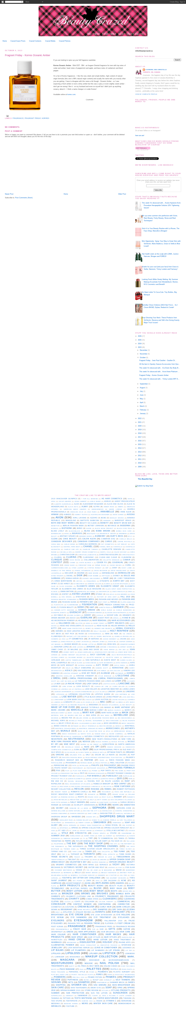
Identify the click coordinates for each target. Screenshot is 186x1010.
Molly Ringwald (89, 726)
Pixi (58, 770)
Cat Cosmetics (107, 544)
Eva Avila (110, 594)
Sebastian (129, 805)
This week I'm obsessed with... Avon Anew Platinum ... (159, 372)
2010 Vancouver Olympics (64, 498)
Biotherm (67, 528)
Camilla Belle (125, 539)
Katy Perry (102, 665)
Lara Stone (67, 686)
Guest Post (103, 618)
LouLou (88, 699)
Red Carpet (120, 784)
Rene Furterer (122, 786)
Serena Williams (58, 811)
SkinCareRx (56, 822)
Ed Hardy (65, 583)
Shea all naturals (124, 813)
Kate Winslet (67, 665)
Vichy (116, 864)
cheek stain (92, 899)
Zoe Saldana (110, 880)
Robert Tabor (61, 792)
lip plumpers (78, 950)
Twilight (72, 859)
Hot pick (69, 633)
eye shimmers (79, 917)
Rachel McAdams (75, 781)
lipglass (56, 953)
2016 (140, 441)
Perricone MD (61, 765)
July (141, 391)
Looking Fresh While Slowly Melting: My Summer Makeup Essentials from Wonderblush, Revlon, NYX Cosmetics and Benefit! (160, 281)
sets (70, 982)
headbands (71, 942)
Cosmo (72, 562)
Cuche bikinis (116, 565)
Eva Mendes (122, 594)
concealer (58, 904)
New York (126, 739)
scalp (96, 980)
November (144, 354)
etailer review (83, 912)
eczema (131, 909)
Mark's (128, 710)
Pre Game (119, 770)
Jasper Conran (125, 641)
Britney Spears (68, 536)
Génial (116, 618)
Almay (85, 507)
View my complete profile (146, 94)
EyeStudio (81, 597)
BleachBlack (74, 531)
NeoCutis (128, 736)
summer (55, 993)
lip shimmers (98, 950)
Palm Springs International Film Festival (104, 757)
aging (88, 883)
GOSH (80, 607)
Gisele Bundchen (124, 610)
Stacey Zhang (86, 830)
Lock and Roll (128, 697)
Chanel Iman (105, 546)
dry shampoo (100, 909)
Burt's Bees (116, 536)
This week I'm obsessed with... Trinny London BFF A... (159, 379)
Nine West (69, 744)
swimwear (82, 995)
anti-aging (102, 883)
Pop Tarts (106, 770)
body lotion (74, 891)
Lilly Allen (100, 691)
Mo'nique (75, 726)
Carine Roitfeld (125, 541)
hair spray (77, 937)
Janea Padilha (67, 641)
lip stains (114, 950)
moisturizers (62, 962)
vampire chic (87, 1001)
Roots (81, 797)
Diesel (70, 575)
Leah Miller (91, 689)
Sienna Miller (82, 820)
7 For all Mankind (89, 498)
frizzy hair (79, 929)
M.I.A (95, 702)
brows (85, 893)
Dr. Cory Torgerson (124, 578)
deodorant (67, 909)
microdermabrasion (119, 960)
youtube (70, 1006)
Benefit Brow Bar (123, 523)
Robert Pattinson (126, 789)
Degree (81, 573)
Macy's (64, 705)
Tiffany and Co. (59, 851)
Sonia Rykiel (111, 825)
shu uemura (100, 985)
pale (82, 969)
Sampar (93, 802)
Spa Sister (127, 825)
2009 (140, 467)
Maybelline (121, 715)
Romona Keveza (68, 797)
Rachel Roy (94, 781)
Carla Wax (55, 544)
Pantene (88, 760)
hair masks (113, 934)
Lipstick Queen (102, 694)
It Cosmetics (76, 639)
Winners (101, 875)
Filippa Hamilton (128, 602)
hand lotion (100, 940)
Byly (130, 536)
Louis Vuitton (101, 699)
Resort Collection (61, 789)
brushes (102, 893)
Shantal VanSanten (123, 811)
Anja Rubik (92, 512)
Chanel (88, 546)
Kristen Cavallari (64, 676)
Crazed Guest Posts (18, 41)
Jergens (90, 647)
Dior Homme (93, 575)
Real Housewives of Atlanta (77, 784)
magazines (75, 957)
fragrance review (125, 926)
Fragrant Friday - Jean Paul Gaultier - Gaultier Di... (157, 360)
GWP (92, 607)
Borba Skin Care (124, 531)
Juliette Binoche (94, 657)
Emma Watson (67, 591)
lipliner (93, 953)
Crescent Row (84, 565)
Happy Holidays (116, 623)
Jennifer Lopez (61, 647)
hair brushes (108, 932)
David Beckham (100, 570)
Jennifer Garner (127, 644)
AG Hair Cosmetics (112, 499)
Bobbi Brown (103, 531)
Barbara (107, 520)
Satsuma (66, 805)
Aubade (67, 514)
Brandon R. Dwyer (108, 533)
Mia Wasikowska (125, 718)
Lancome (124, 683)
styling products (121, 990)
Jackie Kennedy (110, 639)
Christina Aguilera (108, 554)
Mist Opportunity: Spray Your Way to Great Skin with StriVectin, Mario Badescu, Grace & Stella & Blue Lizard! (161, 243)
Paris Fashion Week (119, 760)
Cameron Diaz (108, 539)
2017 (140, 437)
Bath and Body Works (63, 523)
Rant (127, 781)
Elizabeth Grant (110, 586)
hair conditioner (84, 934)
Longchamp (59, 699)
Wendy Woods (92, 872)
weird (85, 1003)
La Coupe (131, 681)
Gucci (73, 618)
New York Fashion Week (64, 741)
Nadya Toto (86, 734)
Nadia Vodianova (69, 734)
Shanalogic (107, 811)
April (142, 402)
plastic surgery (121, 972)
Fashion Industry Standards (63, 599)
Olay (86, 749)
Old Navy (127, 749)
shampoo (84, 982)
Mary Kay (88, 712)
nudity (72, 966)
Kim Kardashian (85, 670)
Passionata (71, 763)
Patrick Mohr (86, 763)
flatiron (109, 923)
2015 (140, 444)
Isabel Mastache (104, 636)
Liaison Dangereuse (83, 691)
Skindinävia (70, 822)
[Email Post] (7, 116)
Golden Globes (74, 615)
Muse (80, 731)
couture (69, 907)
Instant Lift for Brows (76, 636)
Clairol (58, 557)
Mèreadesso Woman (123, 731)
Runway (118, 797)
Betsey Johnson (96, 525)
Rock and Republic (123, 792)
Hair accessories (121, 620)
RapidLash (56, 784)
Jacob (123, 639)
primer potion (95, 977)
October (143, 357)
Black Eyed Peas (124, 528)
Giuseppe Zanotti (58, 612)
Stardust (99, 830)
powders (60, 977)
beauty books (96, 886)
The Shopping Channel (103, 846)
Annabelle (107, 512)
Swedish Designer (71, 838)
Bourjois (77, 533)
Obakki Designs (114, 747)
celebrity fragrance (107, 896)
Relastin (107, 786)
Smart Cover (84, 822)
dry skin (117, 909)
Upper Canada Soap (120, 859)
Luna (78, 702)
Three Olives (125, 849)
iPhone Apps (125, 942)
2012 (140, 455)
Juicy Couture (98, 655)
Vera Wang (88, 864)
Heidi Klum (102, 625)
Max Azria (91, 715)
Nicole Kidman (102, 741)
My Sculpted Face (94, 731)
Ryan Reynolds (60, 799)
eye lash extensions (101, 915)
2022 (140, 418)
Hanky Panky (98, 623)
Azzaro (93, 518)
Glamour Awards (94, 612)
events (100, 912)
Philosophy (110, 765)
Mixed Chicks (60, 726)
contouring (104, 904)
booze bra (127, 891)
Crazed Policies (64, 41)
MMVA (121, 702)
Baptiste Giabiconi (89, 520)
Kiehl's (69, 670)
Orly (88, 755)
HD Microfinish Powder (63, 620)
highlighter (87, 942)
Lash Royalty (83, 686)
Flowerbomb (72, 604)
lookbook (130, 953)
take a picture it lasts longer (117, 995)
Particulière (57, 763)
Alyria (96, 506)
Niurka (83, 744)
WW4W (119, 870)
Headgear (89, 625)
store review (91, 990)
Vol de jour (92, 870)
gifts (112, 929)
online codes (110, 966)
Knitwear (119, 673)
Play (67, 770)
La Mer (57, 683)
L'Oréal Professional (80, 678)
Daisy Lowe (127, 568)
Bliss (87, 531)
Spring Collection (91, 828)
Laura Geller (118, 686)
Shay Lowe (92, 813)
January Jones (98, 641)
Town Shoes (125, 854)
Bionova (54, 528)
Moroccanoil (113, 728)
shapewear (102, 982)
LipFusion (60, 694)
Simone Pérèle (109, 820)
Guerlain (86, 618)
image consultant (88, 945)
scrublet (108, 980)
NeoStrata (57, 739)
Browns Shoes (85, 536)
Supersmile (121, 835)
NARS (53, 734)
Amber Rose (109, 506)
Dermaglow (124, 573)
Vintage (111, 867)
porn (110, 974)
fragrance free (103, 926)
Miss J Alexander (82, 723)
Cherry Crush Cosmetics (86, 552)
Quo (119, 778)
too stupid (56, 1001)
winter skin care (103, 1003)
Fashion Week (86, 599)
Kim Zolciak (115, 670)
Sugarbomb (126, 833)
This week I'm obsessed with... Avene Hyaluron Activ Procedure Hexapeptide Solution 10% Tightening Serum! (161, 205)
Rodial (103, 794)
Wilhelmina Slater (59, 875)
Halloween (64, 623)
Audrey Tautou (81, 514)
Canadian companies (89, 541)
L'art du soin (65, 681)
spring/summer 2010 (70, 990)
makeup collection (101, 956)
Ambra (120, 506)
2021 (140, 422)
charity (74, 899)
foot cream (124, 923)
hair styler (94, 937)
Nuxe (86, 747)
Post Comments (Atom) (24, 198)
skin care (57, 987)
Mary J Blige (73, 712)
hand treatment (122, 939)
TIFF (91, 838)
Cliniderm (126, 557)
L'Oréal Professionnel (110, 678)
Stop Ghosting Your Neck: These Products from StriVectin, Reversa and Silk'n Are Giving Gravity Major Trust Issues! (160, 320)
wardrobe (126, 1001)
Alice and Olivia (115, 504)
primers (111, 977)
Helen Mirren (118, 625)
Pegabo (131, 763)
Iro (91, 636)
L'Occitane (122, 676)
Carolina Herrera (88, 544)
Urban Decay (58, 862)
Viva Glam (130, 867)
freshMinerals (62, 929)
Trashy (77, 857)
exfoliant (118, 912)
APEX (53, 501)
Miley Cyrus (65, 723)
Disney (116, 575)
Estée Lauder (81, 594)
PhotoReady (77, 768)
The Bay (72, 843)
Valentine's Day (78, 862)
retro (86, 980)
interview (126, 945)
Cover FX (102, 562)
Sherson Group (59, 816)
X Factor (113, 875)
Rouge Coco (93, 797)
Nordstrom (108, 744)
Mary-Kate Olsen (109, 712)
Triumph (89, 857)
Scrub (103, 805)
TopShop (75, 854)
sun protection (75, 993)
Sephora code (124, 808)
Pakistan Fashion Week (72, 757)
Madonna (93, 705)
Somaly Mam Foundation (90, 825)
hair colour (58, 934)
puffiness (73, 980)
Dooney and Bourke (91, 578)
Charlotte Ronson (111, 549)
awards (120, 883)
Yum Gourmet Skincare (116, 878)
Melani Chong (82, 718)
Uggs (94, 859)
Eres (130, 591)
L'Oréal (56, 678)
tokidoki (127, 998)
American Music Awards (75, 509)
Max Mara (105, 715)
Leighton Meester (110, 689)
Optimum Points (114, 752)
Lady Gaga (92, 684)
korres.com (71, 94)
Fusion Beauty (66, 607)
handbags (56, 942)
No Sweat (94, 744)
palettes (94, 968)
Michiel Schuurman (94, 720)
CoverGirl (117, 562)
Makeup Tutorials (90, 707)
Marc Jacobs (58, 710)
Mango (107, 707)
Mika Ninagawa (112, 720)
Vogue (79, 870)
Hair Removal (99, 620)
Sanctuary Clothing (108, 802)
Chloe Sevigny (120, 552)
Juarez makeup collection (73, 654)
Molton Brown (105, 726)
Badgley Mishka (117, 518)
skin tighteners (79, 987)
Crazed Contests (35, 41)
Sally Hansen (77, 802)
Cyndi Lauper (78, 568)
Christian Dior (67, 554)
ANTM (130, 498)
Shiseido (76, 817)
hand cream (77, 939)
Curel (128, 565)
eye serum (57, 917)
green (70, 932)
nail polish (109, 962)
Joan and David (91, 649)
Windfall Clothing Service (83, 875)
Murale (65, 731)
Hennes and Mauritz (103, 628)
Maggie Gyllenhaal (110, 705)
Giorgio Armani (86, 610)
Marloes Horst (58, 712)
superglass (56, 995)
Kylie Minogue (104, 676)
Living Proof (112, 697)
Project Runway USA (61, 776)
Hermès (59, 631)
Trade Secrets (59, 857)
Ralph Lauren (112, 781)
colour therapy (106, 901)
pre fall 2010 (79, 977)
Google (99, 615)
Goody (87, 615)
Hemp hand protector (72, 628)
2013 (140, 452)
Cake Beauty (70, 539)
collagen (89, 901)
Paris (102, 760)
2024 (140, 344)
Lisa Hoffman (121, 694)
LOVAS (108, 681)
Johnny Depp (68, 652)
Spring (74, 828)
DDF (107, 568)
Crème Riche (100, 565)
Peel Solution (117, 763)
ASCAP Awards (65, 501)
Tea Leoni (131, 841)
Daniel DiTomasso (83, 570)
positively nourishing (125, 974)
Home (5, 41)
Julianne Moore (75, 657)
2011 (140, 459)
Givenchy (76, 612)
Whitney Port (126, 872)
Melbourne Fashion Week (103, 718)
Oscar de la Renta (105, 755)
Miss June (97, 723)
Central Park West (72, 546)
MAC (102, 702)
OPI (97, 747)
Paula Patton (101, 763)
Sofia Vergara (69, 825)
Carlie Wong (69, 544)
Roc (94, 792)
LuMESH (57, 702)
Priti (82, 773)
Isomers (54, 639)
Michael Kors (58, 720)
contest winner (82, 904)
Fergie (113, 602)
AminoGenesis (98, 509)
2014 (140, 448)
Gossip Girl (112, 615)
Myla (108, 731)
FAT (91, 597)
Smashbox (100, 822)
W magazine (107, 870)
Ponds (94, 770)
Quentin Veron (107, 778)
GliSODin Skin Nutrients (115, 612)
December (144, 350)
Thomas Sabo (70, 849)
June (142, 395)
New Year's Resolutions (104, 739)
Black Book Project (104, 528)
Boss (67, 533)
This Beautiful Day (145, 479)
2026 (140, 336)
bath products (70, 885)
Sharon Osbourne (59, 813)
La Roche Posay (73, 684)
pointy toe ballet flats (82, 974)
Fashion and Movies (108, 599)
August (143, 388)
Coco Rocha (75, 560)
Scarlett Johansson (84, 805)
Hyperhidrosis (94, 633)
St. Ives (62, 830)
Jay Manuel (56, 644)
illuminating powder (62, 945)
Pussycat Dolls (58, 778)
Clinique (56, 560)
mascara (67, 959)
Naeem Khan (100, 734)
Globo (132, 612)
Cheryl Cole (105, 552)
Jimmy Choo (57, 649)
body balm (116, 888)
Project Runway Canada (119, 773)
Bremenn (123, 533)
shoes (131, 982)
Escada (55, 594)
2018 (140, 433)
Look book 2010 (74, 699)
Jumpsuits (127, 657)
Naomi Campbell (116, 734)
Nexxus (86, 741)
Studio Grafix (99, 833)
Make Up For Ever (63, 707)
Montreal (130, 726)
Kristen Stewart (85, 676)
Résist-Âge (75, 799)
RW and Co (57, 781)
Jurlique (55, 660)
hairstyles (56, 939)
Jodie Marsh (109, 649)
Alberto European (62, 504)
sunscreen (120, 993)
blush (98, 888)
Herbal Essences (125, 628)
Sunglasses (75, 835)
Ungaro (103, 859)
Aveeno (131, 514)
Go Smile (58, 615)
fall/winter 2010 (113, 920)
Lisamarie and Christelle (156, 69)
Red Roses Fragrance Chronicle (85, 786)
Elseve (54, 591)
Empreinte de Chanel (86, 591)
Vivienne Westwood (63, 870)
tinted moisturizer (107, 998)
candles (55, 896)
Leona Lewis (129, 689)
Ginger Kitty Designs (64, 610)
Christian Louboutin (87, 554)
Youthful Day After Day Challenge (81, 878)
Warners (67, 872)
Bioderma (125, 526)
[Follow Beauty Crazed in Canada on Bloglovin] (142, 150)
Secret (60, 808)
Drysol (79, 581)
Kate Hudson (121, 662)
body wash (97, 891)
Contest (56, 562)
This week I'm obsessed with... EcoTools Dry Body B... (159, 368)
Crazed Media (50, 41)
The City (113, 843)
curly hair (105, 907)
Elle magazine (94, 589)
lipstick (109, 953)
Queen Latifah (92, 778)
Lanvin (54, 686)
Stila (65, 833)
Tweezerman (123, 857)
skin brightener (121, 985)
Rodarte (91, 794)
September (144, 384)
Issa (64, 639)
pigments (103, 972)
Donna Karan (72, 578)
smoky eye (95, 987)
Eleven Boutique (120, 583)
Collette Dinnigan (111, 560)
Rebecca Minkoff (102, 784)
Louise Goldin (118, 699)
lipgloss (73, 953)
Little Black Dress (92, 697)
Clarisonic (88, 557)
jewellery (57, 948)
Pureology (112, 776)
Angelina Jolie (77, 512)
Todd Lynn (76, 851)
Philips (95, 765)
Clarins (71, 557)
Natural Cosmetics (94, 736)
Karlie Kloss (76, 662)
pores (99, 974)
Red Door (64, 786)
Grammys (127, 615)
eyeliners (57, 920)
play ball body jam (59, 974)
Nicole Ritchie (117, 741)
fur (93, 929)
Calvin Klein (89, 539)
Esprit (65, 594)
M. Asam (86, 702)
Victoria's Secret (73, 867)
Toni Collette (103, 851)
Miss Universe (111, 723)
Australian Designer (100, 514)
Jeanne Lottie (87, 644)
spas (119, 988)
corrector (124, 904)
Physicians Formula (122, 768)
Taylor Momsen (83, 841)
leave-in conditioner (105, 948)
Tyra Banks (84, 859)
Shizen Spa (91, 816)
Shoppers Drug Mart (117, 816)
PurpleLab (127, 776)
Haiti (53, 623)
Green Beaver (58, 618)
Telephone (58, 843)
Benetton (55, 525)
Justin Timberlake (73, 660)
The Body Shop (93, 843)
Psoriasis (79, 776)
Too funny (119, 851)
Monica (119, 726)
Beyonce (112, 525)
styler (105, 990)
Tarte (68, 841)
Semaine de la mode (78, 808)
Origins (60, 755)
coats (77, 901)
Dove (106, 578)
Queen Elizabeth (75, 778)
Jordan (54, 654)
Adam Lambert (81, 501)
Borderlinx (56, 533)
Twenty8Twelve (58, 859)
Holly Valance (100, 631)
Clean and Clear (108, 557)
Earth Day (119, 581)
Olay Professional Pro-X (106, 749)
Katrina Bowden (85, 665)
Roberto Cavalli (79, 792)
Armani (55, 514)
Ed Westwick (79, 583)
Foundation (89, 604)
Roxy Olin (106, 797)
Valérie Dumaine (99, 862)
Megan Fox (67, 718)
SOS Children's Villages (121, 799)
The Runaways (57, 846)
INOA (116, 633)
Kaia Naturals (93, 660)
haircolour (127, 937)
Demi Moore (93, 573)
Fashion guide (69, 602)
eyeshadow (83, 920)
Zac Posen (77, 880)
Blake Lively (57, 531)
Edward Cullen (94, 583)
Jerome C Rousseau (108, 647)
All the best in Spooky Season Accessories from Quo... (159, 364)
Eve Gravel (67, 597)
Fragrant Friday (33, 118)
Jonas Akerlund (84, 652)
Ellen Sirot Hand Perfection (119, 589)
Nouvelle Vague (72, 747)
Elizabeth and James (72, 589)
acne (123, 880)
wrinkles (56, 1006)
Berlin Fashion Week (73, 525)
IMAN (107, 633)
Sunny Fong (89, 835)
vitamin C (111, 1001)
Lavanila (64, 689)
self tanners (123, 980)
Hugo (81, 633)
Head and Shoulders (70, 625)
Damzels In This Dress (61, 570)
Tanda (121, 838)
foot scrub (57, 926)
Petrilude (84, 765)
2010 (140, 463)
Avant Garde (118, 514)
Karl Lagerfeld (59, 662)
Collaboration (91, 560)
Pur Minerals (94, 776)
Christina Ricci (128, 554)
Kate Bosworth (106, 662)
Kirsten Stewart (71, 673)
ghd (102, 929)
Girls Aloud (106, 610)
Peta (74, 765)
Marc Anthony (122, 707)
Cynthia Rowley (94, 568)
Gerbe (132, 607)
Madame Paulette (78, 705)
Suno (100, 835)
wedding (55, 1003)
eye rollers (123, 915)
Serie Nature (74, 811)
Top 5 (64, 854)
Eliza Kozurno (66, 586)
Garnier (118, 607)
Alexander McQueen (93, 504)
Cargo (108, 541)
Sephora (99, 807)
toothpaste (72, 1001)
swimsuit (69, 995)
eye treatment (102, 917)
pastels (114, 969)
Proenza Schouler (96, 773)
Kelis (68, 668)
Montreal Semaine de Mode (91, 728)
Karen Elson (126, 660)
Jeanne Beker (71, 644)
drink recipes (84, 909)
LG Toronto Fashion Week (88, 681)
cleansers (110, 899)
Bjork (89, 528)
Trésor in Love (105, 857)
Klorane (105, 673)
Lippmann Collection (79, 694)
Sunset (109, 835)
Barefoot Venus (123, 520)
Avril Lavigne (79, 518)
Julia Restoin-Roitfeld (121, 654)
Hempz (88, 628)
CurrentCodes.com (59, 568)
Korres (45, 118)
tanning (55, 998)
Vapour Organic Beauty (122, 862)
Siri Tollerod (126, 820)
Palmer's (130, 757)
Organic (130, 752)
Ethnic (99, 594)
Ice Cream (127, 633)
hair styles (110, 937)
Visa (120, 867)
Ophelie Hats (98, 752)
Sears (115, 805)
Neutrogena (76, 739)
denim (54, 909)
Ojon (76, 749)
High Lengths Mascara (78, 631)
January (143, 413)
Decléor (69, 573)
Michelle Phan (75, 720)
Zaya (97, 880)
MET (113, 702)
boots (114, 891)
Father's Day (86, 602)
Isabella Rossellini (123, 636)
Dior (79, 575)
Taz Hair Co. (117, 841)
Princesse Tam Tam (69, 773)
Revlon (79, 789)
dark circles (123, 907)
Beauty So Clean (88, 523)
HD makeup (83, 620)
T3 (84, 838)
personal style (77, 972)
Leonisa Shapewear (62, 691)
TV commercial (105, 838)
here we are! (139, 135)
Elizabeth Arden (86, 586)
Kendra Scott (102, 668)
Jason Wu (112, 641)
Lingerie (130, 691)
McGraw (54, 718)
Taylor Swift (101, 841)
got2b (126, 929)
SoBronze (117, 822)
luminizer (59, 957)
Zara (88, 880)
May (141, 399)
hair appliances (87, 932)
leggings (127, 947)
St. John (72, 830)
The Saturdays (75, 846)
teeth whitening (83, 998)
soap (109, 987)
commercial (123, 901)
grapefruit (57, 932)
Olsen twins (83, 752)
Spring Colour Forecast (116, 828)
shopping (61, 985)
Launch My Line (101, 686)
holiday (108, 942)
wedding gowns (71, 1003)
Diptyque (106, 575)
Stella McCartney (115, 830)
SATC (85, 799)
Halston (79, 623)
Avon (59, 517)
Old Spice (56, 752)
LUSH (118, 681)
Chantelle (117, 546)
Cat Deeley (122, 544)
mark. (131, 957)
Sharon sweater (77, 813)
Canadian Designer (61, 541)
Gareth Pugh (104, 607)
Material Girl (57, 715)
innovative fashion (108, 945)
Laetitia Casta (109, 683)
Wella (78, 872)
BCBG (103, 518)
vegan (99, 1001)
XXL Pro (123, 875)
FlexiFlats (58, 604)
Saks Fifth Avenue (59, 802)
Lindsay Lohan (115, 691)
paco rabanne (67, 969)
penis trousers (58, 972)
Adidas (107, 501)
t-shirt (95, 995)
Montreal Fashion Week (65, 728)
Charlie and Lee (71, 549)
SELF (92, 799)
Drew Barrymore (63, 581)
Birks (79, 528)
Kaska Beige (91, 662)
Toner (88, 851)
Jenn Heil (112, 644)
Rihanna (95, 789)
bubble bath (123, 894)
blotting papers (79, 888)
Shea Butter (106, 813)
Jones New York (125, 652)
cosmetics (56, 907)
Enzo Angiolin (119, 591)
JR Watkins (93, 639)
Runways (131, 797)
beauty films (116, 886)
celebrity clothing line (78, 896)
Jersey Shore (126, 647)
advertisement (73, 883)
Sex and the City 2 (91, 811)
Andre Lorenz (115, 509)
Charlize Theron (90, 549)
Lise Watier (69, 697)
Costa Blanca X (86, 562)
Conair (126, 560)
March (142, 406)
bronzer (67, 893)
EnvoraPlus (104, 591)
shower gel (79, 985)
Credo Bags (69, 565)
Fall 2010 (125, 597)
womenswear (124, 1003)
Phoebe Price (128, 765)
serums (56, 982)
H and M (126, 618)
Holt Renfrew (119, 631)
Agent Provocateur (125, 501)
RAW (130, 778)
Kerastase (118, 668)
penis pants (127, 969)
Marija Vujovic (114, 710)
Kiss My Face (89, 673)
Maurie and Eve (75, 715)
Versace (103, 864)
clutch (68, 901)
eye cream (76, 914)
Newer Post (9, 194)
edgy (58, 912)
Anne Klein (126, 512)
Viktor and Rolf (96, 867)
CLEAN (54, 539)
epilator (67, 912)
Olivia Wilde (70, 752)
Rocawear (106, 792)
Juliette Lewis (112, 657)
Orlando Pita (76, 755)
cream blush (86, 907)
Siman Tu (96, 820)
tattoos (67, 998)
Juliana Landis (57, 657)
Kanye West (110, 660)
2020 (140, 426)
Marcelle (77, 710)
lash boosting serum (79, 947)
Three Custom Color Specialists (97, 849)
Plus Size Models (80, 770)
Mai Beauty (127, 705)
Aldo (76, 504)
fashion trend (92, 923)
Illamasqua (57, 636)
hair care (125, 932)
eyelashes (124, 917)
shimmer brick (117, 982)
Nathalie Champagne (72, 736)
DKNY (114, 568)
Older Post (122, 194)
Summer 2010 (58, 836)
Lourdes (131, 699)
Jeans (100, 644)
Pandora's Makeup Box (67, 760)
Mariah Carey (97, 710)
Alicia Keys (73, 506)
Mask (125, 712)
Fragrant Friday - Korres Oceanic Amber (27, 55)
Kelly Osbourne (83, 668)
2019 (140, 430)
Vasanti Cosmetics (66, 865)
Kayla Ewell (120, 665)
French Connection (115, 604)
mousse (89, 963)
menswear (94, 960)
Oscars (123, 755)
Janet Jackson (82, 641)
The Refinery (126, 843)
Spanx (53, 828)
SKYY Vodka (102, 799)
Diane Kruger (57, 575)
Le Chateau (77, 689)
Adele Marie (95, 501)
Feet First (102, 602)
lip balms (57, 950)
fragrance (18, 118)
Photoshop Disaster (96, 768)
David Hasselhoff (119, 570)
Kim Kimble (102, 670)
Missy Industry (128, 723)
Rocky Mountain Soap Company (67, 794)
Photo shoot (60, 768)
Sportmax (64, 828)
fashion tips (74, 923)
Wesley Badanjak (109, 872)
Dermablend (108, 573)
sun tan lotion (99, 993)
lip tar (128, 950)
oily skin (94, 966)
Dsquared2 (91, 581)
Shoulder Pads (66, 820)
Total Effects (108, 854)
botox (54, 893)
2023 (140, 347)
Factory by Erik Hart (107, 597)
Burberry (100, 536)
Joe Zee (122, 649)
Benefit (104, 523)
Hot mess (56, 633)
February (143, 410)
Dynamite (104, 581)
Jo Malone (72, 649)
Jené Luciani (77, 647)
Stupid (113, 833)
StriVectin (81, 833)
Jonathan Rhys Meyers (105, 652)
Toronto (89, 854)
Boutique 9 (92, 533)
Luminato (67, 702)
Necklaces (114, 736)
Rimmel (108, 789)
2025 (140, 340)
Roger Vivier (118, 794)
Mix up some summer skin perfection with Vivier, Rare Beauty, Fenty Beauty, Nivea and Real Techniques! (160, 218)
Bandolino (71, 520)
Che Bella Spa (66, 552)
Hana (88, 623)
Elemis (107, 583)
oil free (82, 966)
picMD (91, 972)
